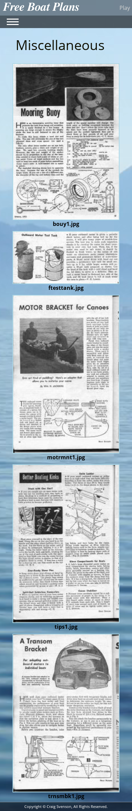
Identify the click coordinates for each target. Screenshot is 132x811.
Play (124, 7)
